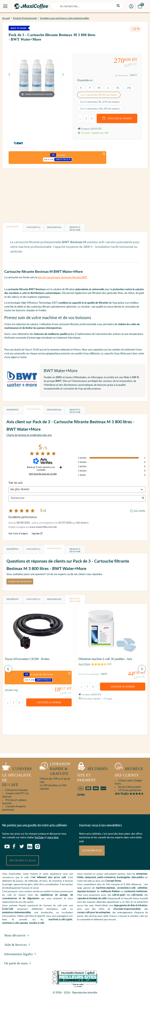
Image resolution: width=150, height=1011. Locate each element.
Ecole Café (7, 909)
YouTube (39, 837)
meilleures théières (110, 891)
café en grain (118, 895)
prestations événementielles (16, 912)
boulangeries (123, 877)
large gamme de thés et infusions (130, 905)
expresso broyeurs (86, 891)
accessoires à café (126, 888)
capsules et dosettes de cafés (92, 898)
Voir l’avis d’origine (18, 533)
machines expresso (105, 888)
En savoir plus (92, 850)
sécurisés (92, 774)
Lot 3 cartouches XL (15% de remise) (99, 101)
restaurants (90, 877)
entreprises (141, 874)
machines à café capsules (15, 923)
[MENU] (5, 6)
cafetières (142, 888)
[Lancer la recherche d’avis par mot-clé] (143, 498)
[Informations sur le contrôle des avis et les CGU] (60, 467)
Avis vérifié (139, 511)
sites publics (137, 877)
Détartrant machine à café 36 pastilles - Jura (105, 659)
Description (13, 227)
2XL (129, 87)
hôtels (80, 877)
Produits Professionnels (25, 18)
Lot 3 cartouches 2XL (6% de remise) (99, 108)
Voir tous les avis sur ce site (43, 474)
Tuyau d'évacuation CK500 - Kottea (27, 659)
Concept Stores (113, 881)
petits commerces (106, 877)
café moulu (137, 895)
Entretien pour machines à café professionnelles (64, 18)
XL (118, 87)
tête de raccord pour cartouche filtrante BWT (62, 277)
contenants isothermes (135, 891)
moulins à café (36, 923)
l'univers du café (17, 777)
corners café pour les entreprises (93, 912)
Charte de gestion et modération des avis (29, 435)
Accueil (6, 18)
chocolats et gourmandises (127, 909)
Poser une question (19, 581)
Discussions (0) (54, 227)
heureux (129, 772)
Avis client (33, 227)
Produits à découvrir (75, 228)
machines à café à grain (60, 919)
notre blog (53, 837)
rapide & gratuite (60, 768)
